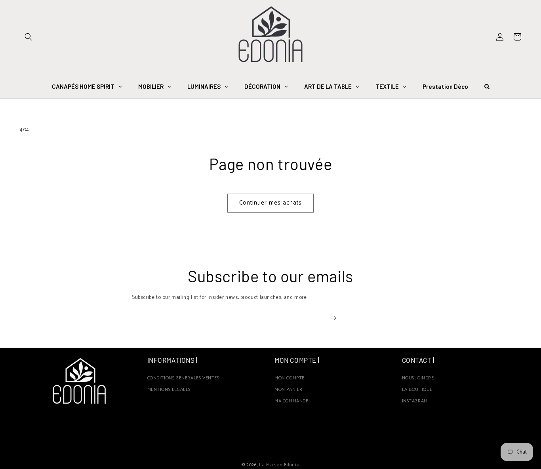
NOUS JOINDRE (418, 379)
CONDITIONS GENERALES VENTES (183, 379)
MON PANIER (288, 390)
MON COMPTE (289, 379)
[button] (28, 37)
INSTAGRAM (415, 401)
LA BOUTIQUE (417, 390)
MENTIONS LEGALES (169, 390)
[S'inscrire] (333, 318)
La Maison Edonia (279, 465)
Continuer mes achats (270, 203)
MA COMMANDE (291, 401)
